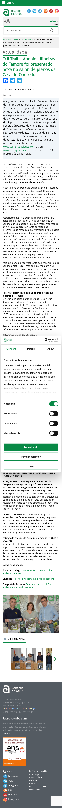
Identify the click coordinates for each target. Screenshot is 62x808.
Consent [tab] (11, 348)
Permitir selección (31, 456)
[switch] (53, 413)
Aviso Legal (34, 774)
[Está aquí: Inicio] (13, 14)
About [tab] (50, 348)
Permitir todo (31, 447)
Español (55, 24)
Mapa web (33, 780)
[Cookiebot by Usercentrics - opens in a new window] (44, 340)
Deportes (7, 95)
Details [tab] (31, 348)
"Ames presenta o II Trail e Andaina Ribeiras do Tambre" (28, 586)
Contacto (33, 783)
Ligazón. (6, 733)
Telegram (13, 785)
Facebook (13, 775)
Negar (31, 466)
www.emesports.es (14, 150)
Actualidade (27, 39)
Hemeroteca (34, 789)
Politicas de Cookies (38, 786)
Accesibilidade (35, 777)
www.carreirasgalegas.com (19, 146)
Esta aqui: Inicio (10, 39)
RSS (10, 789)
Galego (53, 21)
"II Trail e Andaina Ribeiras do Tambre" (34, 578)
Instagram (13, 799)
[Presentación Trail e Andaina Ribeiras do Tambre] (31, 614)
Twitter (12, 780)
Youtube (12, 794)
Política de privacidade (39, 771)
